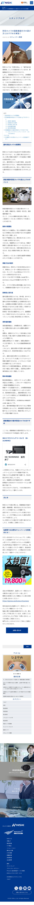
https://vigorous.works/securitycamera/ (16, 601)
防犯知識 (5, 711)
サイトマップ (10, 866)
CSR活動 (9, 853)
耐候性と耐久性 (12, 124)
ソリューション (11, 848)
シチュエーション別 (8, 717)
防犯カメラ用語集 (7, 723)
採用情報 (9, 857)
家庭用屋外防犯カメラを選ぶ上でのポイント (17, 118)
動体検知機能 (12, 128)
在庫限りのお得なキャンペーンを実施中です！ (17, 138)
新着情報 (9, 855)
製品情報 (5, 708)
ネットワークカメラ (8, 726)
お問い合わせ (17, 630)
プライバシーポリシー (13, 868)
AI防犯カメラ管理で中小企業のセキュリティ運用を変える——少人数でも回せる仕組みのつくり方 (16, 687)
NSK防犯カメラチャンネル (14, 877)
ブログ (4, 702)
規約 (8, 863)
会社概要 (9, 860)
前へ (4, 662)
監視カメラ (6, 730)
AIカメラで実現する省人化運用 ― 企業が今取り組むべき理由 (16, 683)
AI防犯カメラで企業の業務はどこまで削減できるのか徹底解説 (17, 692)
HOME (3, 7)
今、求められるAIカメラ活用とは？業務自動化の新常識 (16, 679)
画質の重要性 (12, 121)
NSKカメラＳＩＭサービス (14, 873)
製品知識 (5, 720)
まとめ (7, 135)
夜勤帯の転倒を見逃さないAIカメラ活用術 (13, 696)
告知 (4, 705)
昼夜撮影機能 (12, 126)
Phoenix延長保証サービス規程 (16, 870)
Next (29, 662)
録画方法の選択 (12, 123)
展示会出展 (10, 850)
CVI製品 (9, 845)
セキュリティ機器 (16, 37)
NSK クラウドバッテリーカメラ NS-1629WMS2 (19, 132)
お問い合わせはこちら (22, 892)
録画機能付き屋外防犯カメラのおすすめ (16, 130)
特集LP (9, 841)
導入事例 (5, 714)
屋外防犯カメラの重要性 (12, 115)
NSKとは (9, 838)
